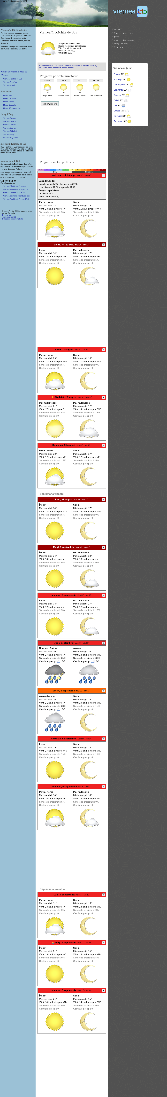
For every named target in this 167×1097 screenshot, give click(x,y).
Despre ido (6, 215)
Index (117, 29)
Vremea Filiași (8, 134)
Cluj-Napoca (119, 85)
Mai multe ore (50, 103)
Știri (116, 36)
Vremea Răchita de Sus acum (15, 186)
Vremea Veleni (9, 85)
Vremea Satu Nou (10, 82)
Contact (118, 47)
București (118, 79)
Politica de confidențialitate (12, 219)
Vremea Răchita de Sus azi (14, 193)
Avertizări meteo (124, 40)
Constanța (118, 90)
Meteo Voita (7, 95)
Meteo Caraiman (9, 98)
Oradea (117, 111)
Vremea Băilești (9, 121)
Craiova (117, 95)
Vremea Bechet (9, 128)
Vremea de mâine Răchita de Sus (16, 196)
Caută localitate (123, 33)
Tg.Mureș (118, 116)
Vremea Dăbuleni (10, 131)
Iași (115, 105)
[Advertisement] (72, 132)
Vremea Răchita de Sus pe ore (15, 189)
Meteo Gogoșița (9, 105)
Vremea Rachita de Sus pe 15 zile (16, 199)
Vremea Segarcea (10, 138)
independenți (20, 177)
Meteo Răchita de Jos (12, 108)
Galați (116, 100)
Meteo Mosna (8, 102)
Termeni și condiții (9, 217)
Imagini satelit (123, 43)
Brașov (117, 74)
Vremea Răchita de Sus (12, 79)
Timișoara (118, 121)
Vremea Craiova (9, 118)
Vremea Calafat (9, 125)
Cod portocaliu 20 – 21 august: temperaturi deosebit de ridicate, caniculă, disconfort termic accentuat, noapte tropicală (68, 67)
